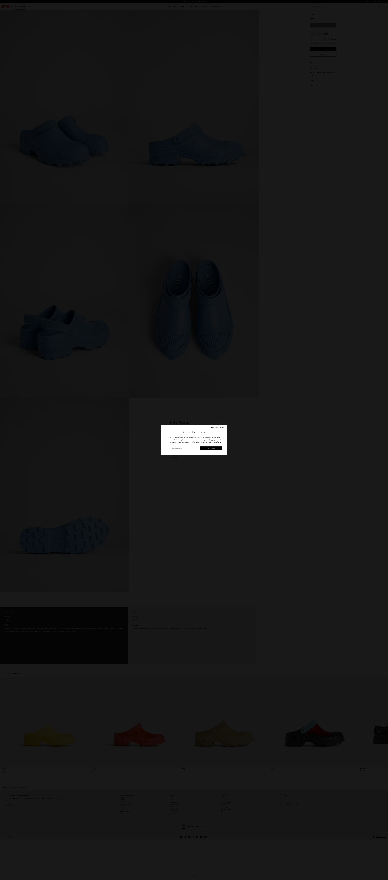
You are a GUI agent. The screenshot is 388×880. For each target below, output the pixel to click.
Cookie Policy (217, 442)
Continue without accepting (217, 428)
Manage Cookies (177, 448)
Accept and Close (211, 448)
